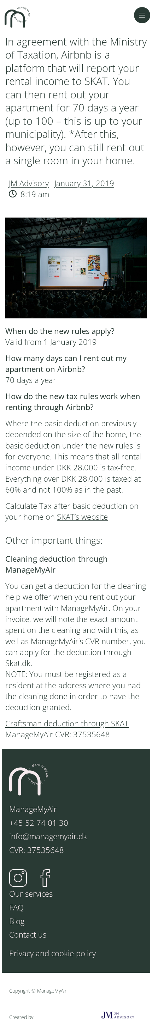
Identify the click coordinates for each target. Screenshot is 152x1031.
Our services (31, 894)
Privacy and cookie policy (52, 953)
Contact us (27, 934)
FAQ (16, 907)
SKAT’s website (82, 516)
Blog (16, 921)
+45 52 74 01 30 (38, 823)
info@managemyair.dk (48, 836)
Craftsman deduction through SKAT (67, 723)
